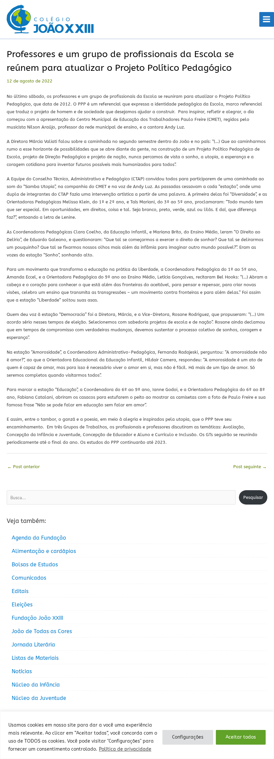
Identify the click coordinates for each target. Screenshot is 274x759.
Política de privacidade (125, 749)
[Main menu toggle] (266, 19)
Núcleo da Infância (36, 685)
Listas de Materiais (35, 658)
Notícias (22, 671)
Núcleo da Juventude (39, 698)
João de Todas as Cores (42, 631)
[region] (137, 735)
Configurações (187, 737)
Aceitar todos (241, 737)
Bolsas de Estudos (35, 564)
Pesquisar (253, 497)
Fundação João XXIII (37, 618)
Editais (20, 591)
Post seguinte (250, 466)
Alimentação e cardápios (44, 551)
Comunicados (29, 578)
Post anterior (23, 466)
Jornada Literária (33, 644)
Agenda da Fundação (39, 538)
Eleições (22, 604)
